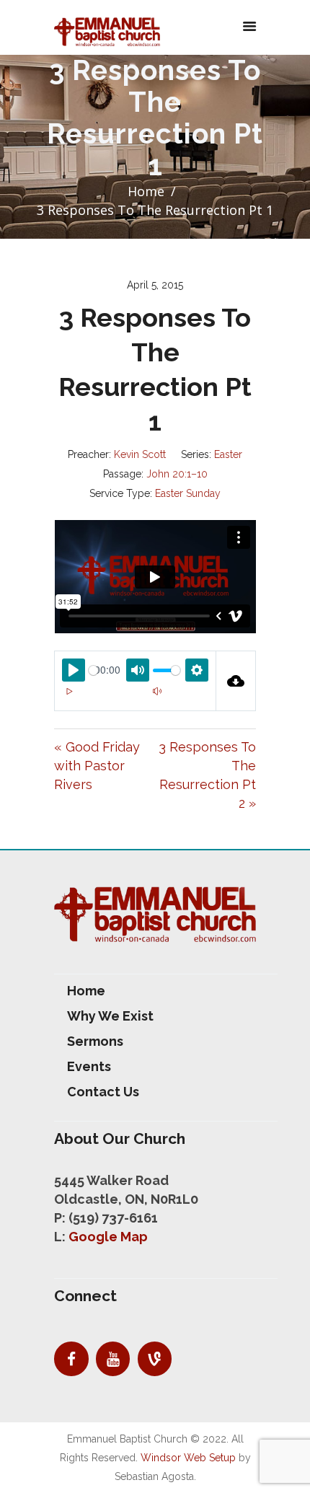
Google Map (108, 1236)
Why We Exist (110, 1015)
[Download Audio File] (236, 681)
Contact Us (103, 1091)
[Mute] (157, 691)
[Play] (69, 691)
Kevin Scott (140, 454)
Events (89, 1066)
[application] (135, 699)
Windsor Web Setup (188, 1457)
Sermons (95, 1041)
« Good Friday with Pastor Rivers (97, 765)
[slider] (93, 670)
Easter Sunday (188, 493)
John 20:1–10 (177, 474)
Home (146, 191)
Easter (228, 454)
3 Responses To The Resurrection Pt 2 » (207, 775)
